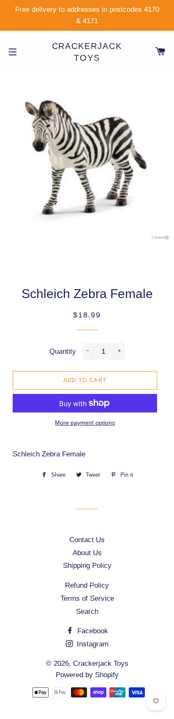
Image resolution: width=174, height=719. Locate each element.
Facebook (91, 631)
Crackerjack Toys (87, 51)
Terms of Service (87, 598)
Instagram (92, 644)
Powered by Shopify (87, 675)
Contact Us (87, 540)
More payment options (85, 422)
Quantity (62, 351)
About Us (87, 553)
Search (87, 612)
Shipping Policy (87, 566)
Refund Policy (87, 585)
